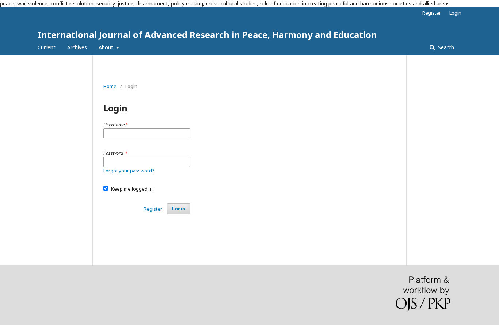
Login (455, 12)
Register (431, 12)
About (107, 47)
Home (110, 86)
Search (445, 47)
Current (47, 47)
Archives (77, 47)
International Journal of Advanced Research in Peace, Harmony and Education (207, 34)
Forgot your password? (129, 170)
